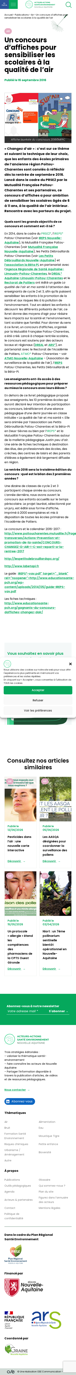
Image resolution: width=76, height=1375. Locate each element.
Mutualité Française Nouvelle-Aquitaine (31, 249)
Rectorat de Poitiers (19, 282)
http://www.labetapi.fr (21, 566)
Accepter (38, 690)
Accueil (8, 14)
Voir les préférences (38, 710)
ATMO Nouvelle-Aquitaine (23, 358)
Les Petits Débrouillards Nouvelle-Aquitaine (29, 258)
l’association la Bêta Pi (21, 265)
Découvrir (14, 861)
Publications (22, 14)
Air (32, 14)
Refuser (38, 700)
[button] (70, 664)
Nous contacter (15, 1090)
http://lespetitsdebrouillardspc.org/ (31, 559)
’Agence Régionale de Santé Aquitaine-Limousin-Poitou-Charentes (34, 271)
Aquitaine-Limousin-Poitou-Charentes (33, 276)
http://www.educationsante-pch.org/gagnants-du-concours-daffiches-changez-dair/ (30, 607)
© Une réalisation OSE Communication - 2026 (43, 1371)
